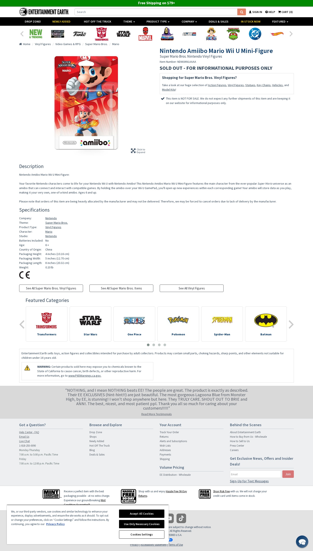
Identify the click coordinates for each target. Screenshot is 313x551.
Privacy (134, 545)
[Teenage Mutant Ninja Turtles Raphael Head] (233, 34)
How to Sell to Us (240, 441)
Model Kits (168, 89)
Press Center (237, 445)
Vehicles (277, 85)
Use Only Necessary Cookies (141, 524)
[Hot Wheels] (277, 34)
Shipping (165, 459)
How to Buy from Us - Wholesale (248, 437)
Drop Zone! (33, 21)
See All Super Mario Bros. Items (121, 288)
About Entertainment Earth (245, 432)
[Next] (291, 33)
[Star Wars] (123, 34)
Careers (234, 450)
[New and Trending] (36, 34)
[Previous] (21, 33)
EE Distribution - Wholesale (175, 475)
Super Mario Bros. (56, 223)
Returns (164, 437)
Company (188, 21)
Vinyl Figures (236, 85)
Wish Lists (165, 445)
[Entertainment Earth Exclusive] (57, 34)
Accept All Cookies (142, 513)
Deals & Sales (218, 21)
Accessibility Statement (154, 545)
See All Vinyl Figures (192, 288)
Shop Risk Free (221, 491)
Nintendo (51, 218)
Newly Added (61, 21)
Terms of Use (175, 545)
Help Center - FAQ (29, 432)
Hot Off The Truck (97, 21)
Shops (92, 437)
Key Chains (264, 85)
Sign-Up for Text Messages (249, 481)
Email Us (24, 437)
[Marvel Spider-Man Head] (145, 34)
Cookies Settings (142, 534)
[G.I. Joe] (189, 34)
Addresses (165, 450)
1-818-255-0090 (27, 445)
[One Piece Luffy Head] (211, 34)
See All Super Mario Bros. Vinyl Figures (51, 288)
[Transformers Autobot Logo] (101, 34)
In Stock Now (250, 21)
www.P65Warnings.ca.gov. (84, 375)
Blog (92, 450)
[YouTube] (169, 518)
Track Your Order (169, 432)
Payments (165, 454)
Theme (128, 21)
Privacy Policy (55, 524)
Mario (48, 231)
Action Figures (217, 85)
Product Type (156, 21)
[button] (302, 541)
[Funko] (79, 34)
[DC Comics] (255, 34)
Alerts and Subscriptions (173, 441)
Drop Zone (95, 432)
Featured (279, 21)
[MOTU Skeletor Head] (167, 34)
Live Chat (24, 441)
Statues (250, 85)
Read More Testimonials (156, 414)
